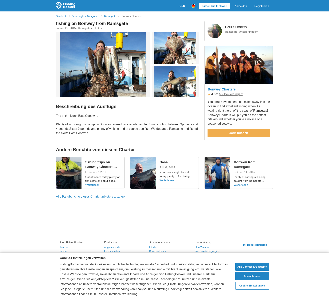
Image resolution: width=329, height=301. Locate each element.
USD (182, 5)
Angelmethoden (112, 247)
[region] (164, 277)
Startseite (61, 16)
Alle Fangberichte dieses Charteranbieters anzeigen (91, 196)
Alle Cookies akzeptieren (252, 266)
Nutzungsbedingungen (207, 251)
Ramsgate (110, 16)
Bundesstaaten (157, 251)
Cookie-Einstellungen (252, 285)
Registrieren (261, 5)
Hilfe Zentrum (202, 247)
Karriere (63, 251)
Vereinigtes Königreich (85, 16)
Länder (153, 247)
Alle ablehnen (252, 276)
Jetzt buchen (238, 133)
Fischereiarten (112, 251)
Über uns (64, 247)
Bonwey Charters (222, 89)
